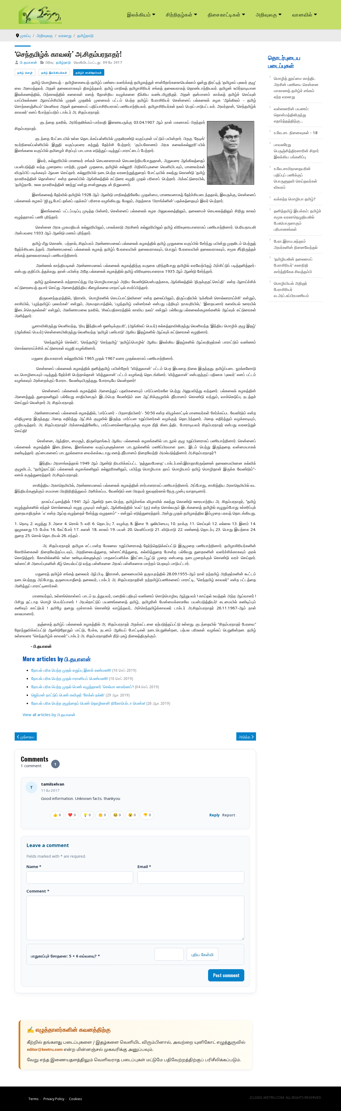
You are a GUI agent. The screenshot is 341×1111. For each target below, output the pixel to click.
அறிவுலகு (266, 14)
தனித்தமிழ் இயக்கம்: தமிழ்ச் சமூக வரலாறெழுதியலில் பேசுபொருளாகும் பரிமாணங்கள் (297, 220)
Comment (37, 891)
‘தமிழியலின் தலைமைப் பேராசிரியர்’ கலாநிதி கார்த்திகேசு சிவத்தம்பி (293, 265)
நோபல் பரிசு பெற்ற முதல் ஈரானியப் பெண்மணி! (69, 678)
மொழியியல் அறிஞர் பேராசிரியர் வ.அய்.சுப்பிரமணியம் (291, 289)
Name (33, 866)
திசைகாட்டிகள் (224, 14)
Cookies (75, 1098)
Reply (214, 814)
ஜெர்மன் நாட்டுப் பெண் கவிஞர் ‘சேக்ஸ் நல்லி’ (68, 694)
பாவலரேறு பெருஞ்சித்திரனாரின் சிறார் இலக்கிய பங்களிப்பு (296, 151)
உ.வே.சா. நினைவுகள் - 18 (296, 132)
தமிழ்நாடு (63, 62)
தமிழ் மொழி (25, 73)
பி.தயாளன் (28, 62)
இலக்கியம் (139, 14)
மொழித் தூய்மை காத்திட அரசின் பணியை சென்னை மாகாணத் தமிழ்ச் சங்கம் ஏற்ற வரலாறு (296, 88)
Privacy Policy (53, 1098)
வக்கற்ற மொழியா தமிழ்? (294, 198)
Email (144, 866)
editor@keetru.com (45, 1049)
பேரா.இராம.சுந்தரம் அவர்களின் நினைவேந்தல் (296, 244)
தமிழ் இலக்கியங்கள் (54, 73)
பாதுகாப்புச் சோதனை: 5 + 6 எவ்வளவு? (65, 956)
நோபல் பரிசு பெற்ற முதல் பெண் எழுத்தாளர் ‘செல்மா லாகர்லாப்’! (82, 686)
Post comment (226, 975)
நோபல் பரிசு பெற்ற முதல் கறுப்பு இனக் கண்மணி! (71, 670)
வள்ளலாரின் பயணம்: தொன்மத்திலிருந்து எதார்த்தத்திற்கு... (291, 115)
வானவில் (302, 14)
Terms (34, 1098)
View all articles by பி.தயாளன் (49, 714)
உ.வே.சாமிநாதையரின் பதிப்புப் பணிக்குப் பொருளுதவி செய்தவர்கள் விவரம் (295, 178)
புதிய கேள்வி (202, 954)
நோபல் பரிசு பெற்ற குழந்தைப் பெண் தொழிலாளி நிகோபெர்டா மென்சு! (88, 703)
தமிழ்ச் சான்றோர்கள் (89, 73)
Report (228, 814)
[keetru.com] (40, 14)
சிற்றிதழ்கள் (179, 14)
